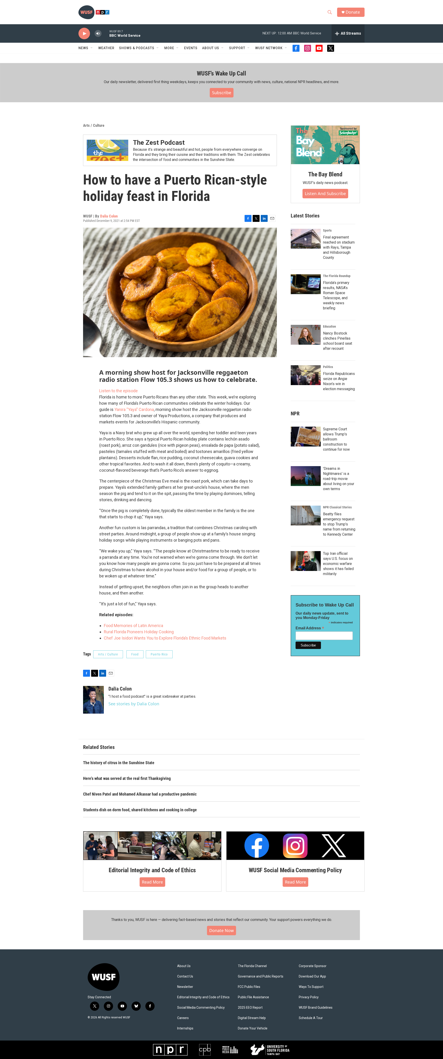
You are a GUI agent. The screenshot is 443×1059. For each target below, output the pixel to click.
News (83, 48)
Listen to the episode (118, 390)
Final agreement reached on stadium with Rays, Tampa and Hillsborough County (339, 247)
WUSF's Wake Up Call (221, 73)
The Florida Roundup (336, 276)
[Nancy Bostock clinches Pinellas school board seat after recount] (306, 335)
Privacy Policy (309, 997)
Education (329, 326)
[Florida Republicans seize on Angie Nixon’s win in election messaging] (306, 375)
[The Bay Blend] (325, 145)
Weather (106, 48)
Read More (152, 882)
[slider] (105, 33)
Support (237, 48)
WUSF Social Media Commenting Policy (295, 870)
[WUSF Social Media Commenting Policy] (295, 845)
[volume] (98, 33)
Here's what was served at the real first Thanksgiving (127, 778)
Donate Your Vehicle (252, 1028)
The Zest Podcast (159, 142)
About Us (184, 966)
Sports (327, 230)
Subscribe (221, 92)
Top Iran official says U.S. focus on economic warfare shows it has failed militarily (338, 563)
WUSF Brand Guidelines (315, 1007)
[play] (84, 33)
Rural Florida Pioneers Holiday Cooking (139, 631)
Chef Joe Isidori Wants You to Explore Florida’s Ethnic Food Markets (165, 638)
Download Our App (312, 976)
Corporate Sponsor (312, 966)
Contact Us (185, 976)
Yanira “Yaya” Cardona (134, 409)
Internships (185, 1028)
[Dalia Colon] (93, 700)
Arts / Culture (93, 125)
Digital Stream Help (252, 1018)
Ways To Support (311, 987)
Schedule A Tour (311, 1018)
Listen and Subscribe (325, 193)
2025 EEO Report (250, 1007)
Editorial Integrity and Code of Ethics (152, 870)
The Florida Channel (252, 966)
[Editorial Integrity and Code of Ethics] (152, 845)
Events (191, 48)
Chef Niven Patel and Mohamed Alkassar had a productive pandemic (140, 794)
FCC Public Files (249, 987)
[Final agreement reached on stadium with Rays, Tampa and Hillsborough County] (306, 239)
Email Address (310, 628)
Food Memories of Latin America (133, 625)
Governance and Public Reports (260, 976)
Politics (328, 367)
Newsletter (185, 987)
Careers (183, 1018)
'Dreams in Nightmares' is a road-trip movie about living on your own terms (338, 478)
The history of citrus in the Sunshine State (118, 762)
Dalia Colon (109, 216)
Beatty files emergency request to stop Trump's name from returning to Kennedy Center (339, 524)
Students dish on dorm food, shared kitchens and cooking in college (140, 809)
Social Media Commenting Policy (201, 1007)
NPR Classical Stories (337, 507)
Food (135, 654)
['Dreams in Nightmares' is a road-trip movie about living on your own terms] (306, 476)
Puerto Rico (159, 654)
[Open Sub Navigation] (92, 48)
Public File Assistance (253, 997)
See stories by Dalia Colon (133, 703)
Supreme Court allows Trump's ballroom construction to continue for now (336, 439)
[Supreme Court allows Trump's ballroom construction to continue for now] (306, 437)
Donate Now (221, 930)
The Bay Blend (325, 174)
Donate (353, 12)
